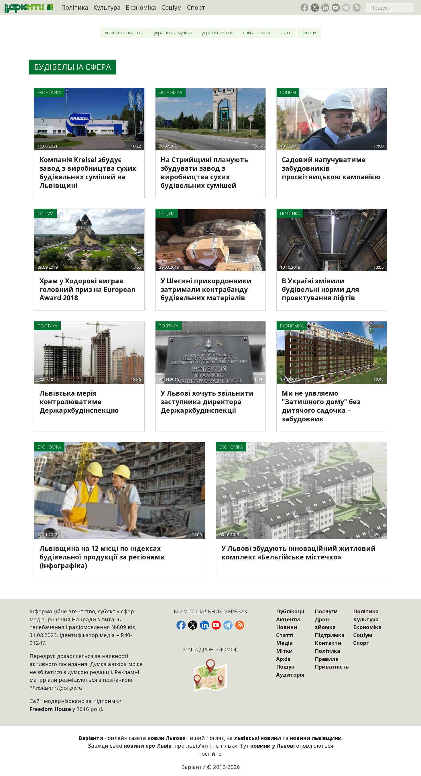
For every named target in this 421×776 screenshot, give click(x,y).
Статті (285, 32)
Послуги (326, 611)
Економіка (141, 7)
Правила (327, 658)
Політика (74, 7)
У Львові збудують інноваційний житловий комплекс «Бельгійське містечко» (298, 552)
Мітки (284, 650)
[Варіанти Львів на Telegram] (346, 7)
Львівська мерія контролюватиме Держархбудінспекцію (79, 401)
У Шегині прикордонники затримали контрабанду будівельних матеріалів (206, 289)
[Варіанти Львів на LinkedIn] (325, 7)
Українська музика (173, 32)
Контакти (328, 642)
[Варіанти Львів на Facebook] (304, 7)
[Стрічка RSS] (357, 7)
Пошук (285, 666)
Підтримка (330, 635)
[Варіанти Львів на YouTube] (336, 7)
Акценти (288, 619)
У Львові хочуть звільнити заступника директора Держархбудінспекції (207, 401)
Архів (283, 658)
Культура (107, 7)
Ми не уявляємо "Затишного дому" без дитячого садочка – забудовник (321, 405)
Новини (308, 32)
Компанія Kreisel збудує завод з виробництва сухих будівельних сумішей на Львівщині (88, 172)
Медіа (284, 642)
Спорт (196, 7)
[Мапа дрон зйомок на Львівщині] (210, 675)
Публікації (290, 611)
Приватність (332, 666)
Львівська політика (124, 32)
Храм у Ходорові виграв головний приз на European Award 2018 (87, 289)
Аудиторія (290, 674)
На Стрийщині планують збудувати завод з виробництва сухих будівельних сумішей (204, 172)
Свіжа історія (256, 32)
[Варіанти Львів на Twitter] (315, 7)
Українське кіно (218, 32)
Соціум (172, 7)
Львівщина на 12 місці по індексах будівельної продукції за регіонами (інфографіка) (102, 557)
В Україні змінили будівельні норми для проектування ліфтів (320, 289)
